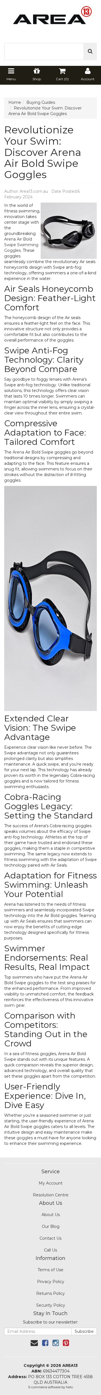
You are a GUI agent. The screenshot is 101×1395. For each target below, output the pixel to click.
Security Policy (50, 1305)
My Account (51, 1183)
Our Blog (50, 1226)
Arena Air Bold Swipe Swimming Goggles (21, 245)
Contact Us (50, 1238)
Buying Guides (40, 102)
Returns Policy (50, 1293)
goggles (25, 1137)
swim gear (14, 1005)
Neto (69, 1387)
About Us (51, 1214)
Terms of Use (50, 1269)
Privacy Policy (50, 1281)
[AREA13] (50, 18)
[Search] (90, 51)
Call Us (50, 1250)
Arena (18, 452)
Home (14, 102)
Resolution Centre (50, 1194)
